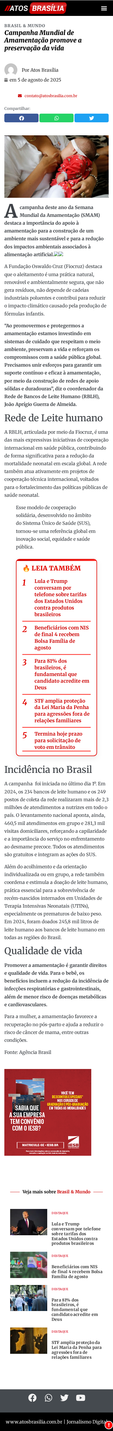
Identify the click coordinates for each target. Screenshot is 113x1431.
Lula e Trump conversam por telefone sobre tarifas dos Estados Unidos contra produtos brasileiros (60, 598)
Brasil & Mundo (24, 25)
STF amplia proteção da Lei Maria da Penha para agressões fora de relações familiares (62, 711)
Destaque (60, 1213)
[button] (104, 8)
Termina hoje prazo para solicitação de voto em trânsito (58, 740)
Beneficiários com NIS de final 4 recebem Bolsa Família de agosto (61, 638)
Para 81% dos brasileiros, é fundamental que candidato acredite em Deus (61, 674)
